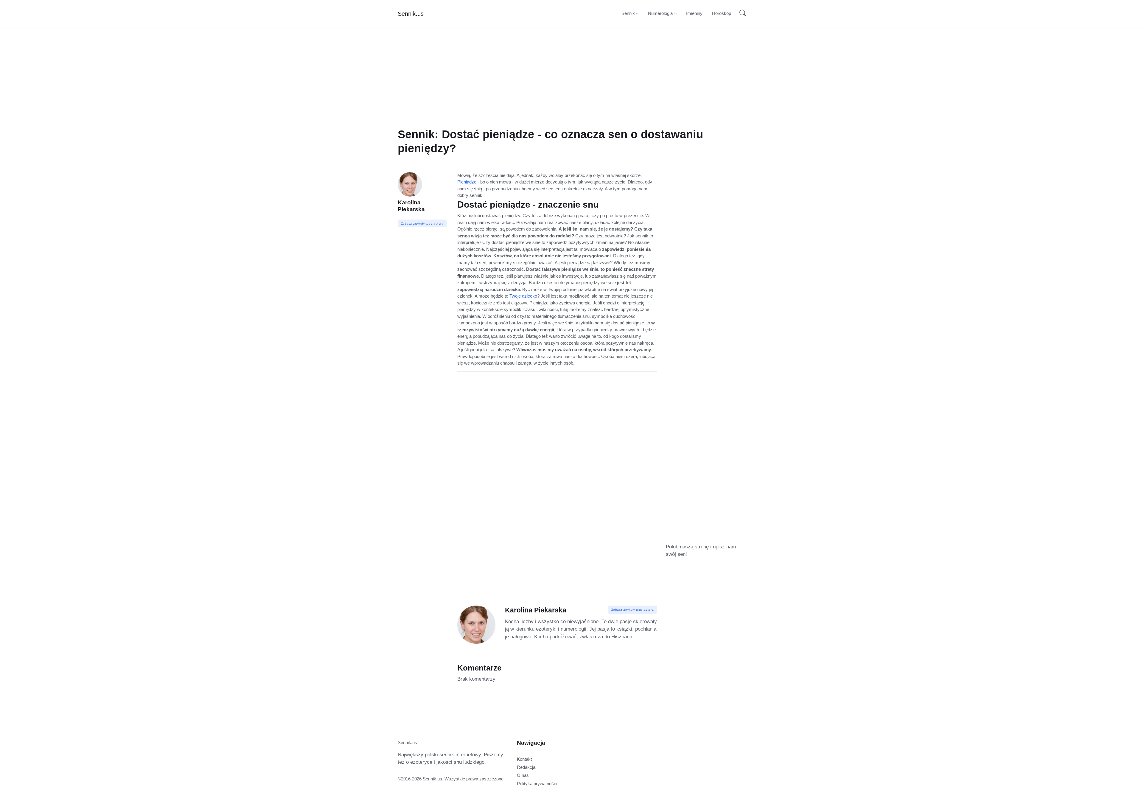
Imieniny (694, 13)
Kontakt (524, 759)
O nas (523, 775)
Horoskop (721, 13)
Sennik (628, 13)
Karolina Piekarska (411, 205)
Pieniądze (466, 181)
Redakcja (526, 767)
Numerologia (660, 13)
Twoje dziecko (523, 295)
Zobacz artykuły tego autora (632, 609)
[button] (741, 13)
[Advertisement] (572, 85)
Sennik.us (411, 13)
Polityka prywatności (537, 783)
